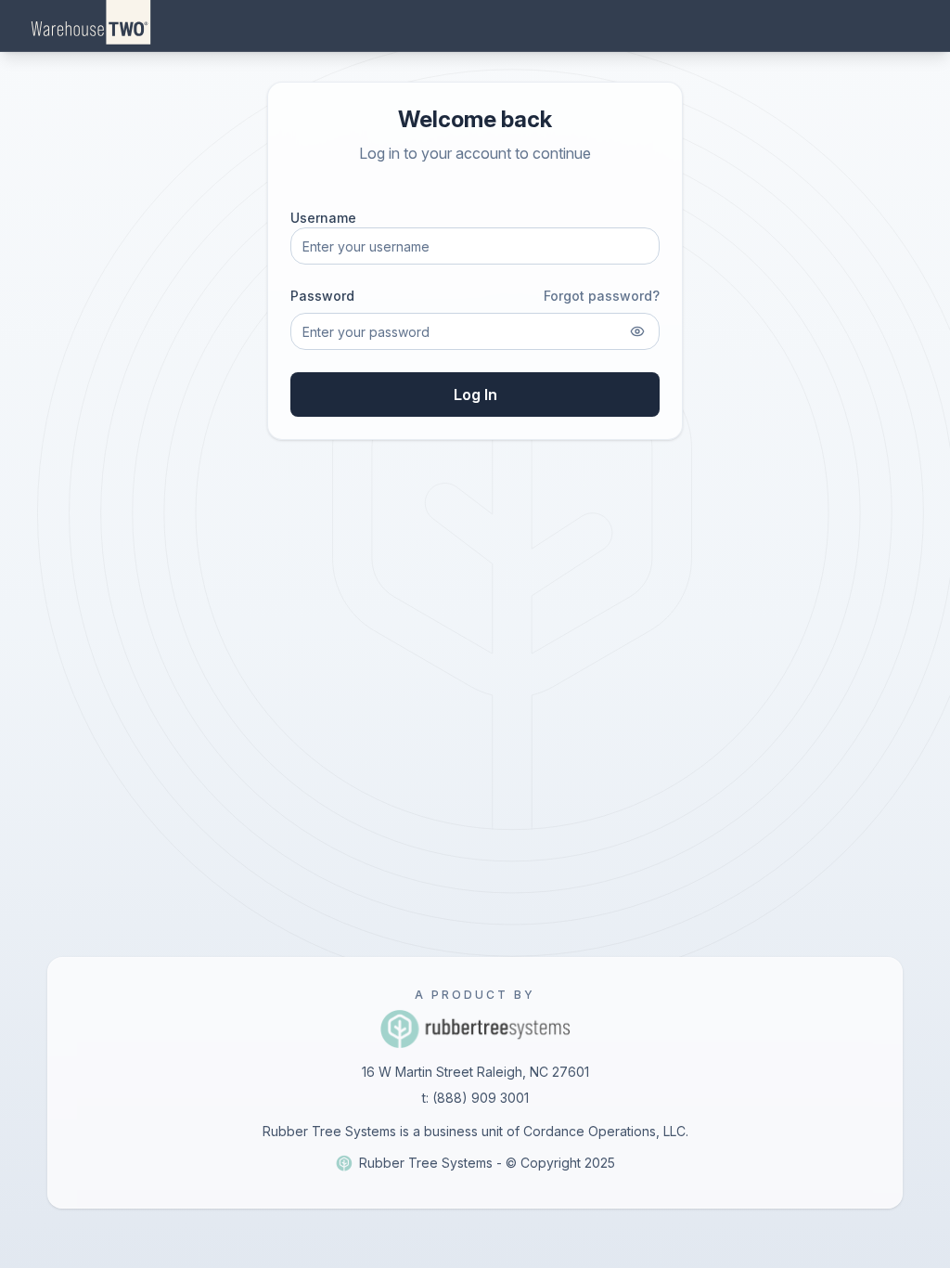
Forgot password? (602, 296)
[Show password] (637, 331)
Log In (475, 394)
